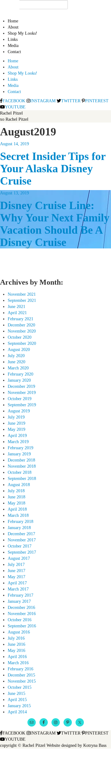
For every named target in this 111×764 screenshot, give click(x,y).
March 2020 (18, 368)
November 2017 (22, 540)
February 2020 (20, 374)
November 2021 (22, 294)
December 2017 (21, 534)
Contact (14, 51)
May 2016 (16, 650)
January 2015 (19, 706)
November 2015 (22, 681)
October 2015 (19, 687)
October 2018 (19, 472)
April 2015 (17, 699)
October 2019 (19, 398)
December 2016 (21, 607)
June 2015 (16, 693)
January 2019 (19, 454)
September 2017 (22, 552)
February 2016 (20, 669)
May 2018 (16, 503)
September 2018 (22, 478)
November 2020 (22, 331)
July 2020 (16, 355)
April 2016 (17, 656)
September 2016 (22, 626)
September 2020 (22, 343)
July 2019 (16, 417)
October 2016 (19, 620)
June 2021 (16, 306)
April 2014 (17, 712)
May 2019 (16, 429)
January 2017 (19, 601)
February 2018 (20, 521)
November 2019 (22, 392)
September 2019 (22, 405)
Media (13, 45)
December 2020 (21, 325)
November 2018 (22, 466)
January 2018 (19, 527)
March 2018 (18, 515)
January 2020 (19, 380)
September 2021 (22, 300)
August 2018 (19, 484)
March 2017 (18, 589)
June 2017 (16, 570)
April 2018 (17, 509)
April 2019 (17, 435)
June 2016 (16, 644)
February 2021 (20, 319)
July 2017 (16, 564)
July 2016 (16, 638)
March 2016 (18, 663)
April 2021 (17, 312)
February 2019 (20, 448)
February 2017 (20, 595)
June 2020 (16, 362)
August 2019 (19, 411)
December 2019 (21, 386)
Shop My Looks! (22, 33)
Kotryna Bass (94, 745)
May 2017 (16, 577)
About (13, 27)
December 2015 (21, 675)
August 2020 (19, 349)
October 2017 (19, 546)
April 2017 (17, 583)
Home (13, 21)
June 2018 (16, 497)
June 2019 (16, 423)
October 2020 (19, 337)
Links (13, 39)
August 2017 (19, 558)
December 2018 (21, 460)
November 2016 (22, 613)
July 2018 (16, 491)
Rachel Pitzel (11, 113)
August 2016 (19, 632)
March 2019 (18, 441)
